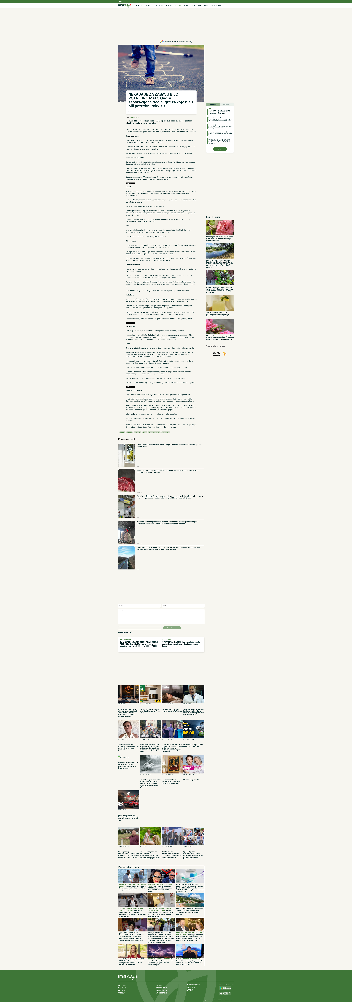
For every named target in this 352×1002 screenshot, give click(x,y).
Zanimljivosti (203, 5)
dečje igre (166, 432)
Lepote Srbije (134, 117)
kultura (137, 432)
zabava (129, 432)
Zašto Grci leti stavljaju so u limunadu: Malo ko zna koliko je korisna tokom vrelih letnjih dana (218, 314)
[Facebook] (224, 976)
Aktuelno (159, 5)
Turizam (169, 5)
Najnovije (149, 5)
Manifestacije (216, 5)
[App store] (226, 993)
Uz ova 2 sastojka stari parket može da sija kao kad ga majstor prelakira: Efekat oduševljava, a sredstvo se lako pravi (220, 119)
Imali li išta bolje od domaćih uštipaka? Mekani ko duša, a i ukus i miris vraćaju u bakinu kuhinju (220, 133)
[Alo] (120, 1)
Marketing (191, 987)
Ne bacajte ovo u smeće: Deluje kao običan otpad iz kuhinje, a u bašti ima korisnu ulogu (219, 111)
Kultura (178, 5)
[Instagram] (232, 976)
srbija (122, 432)
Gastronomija (189, 5)
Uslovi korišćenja (193, 985)
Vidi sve (220, 149)
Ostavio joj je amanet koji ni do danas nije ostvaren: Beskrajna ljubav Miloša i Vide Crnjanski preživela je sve (220, 126)
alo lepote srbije (154, 432)
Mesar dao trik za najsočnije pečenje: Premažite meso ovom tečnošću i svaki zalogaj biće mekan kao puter (168, 471)
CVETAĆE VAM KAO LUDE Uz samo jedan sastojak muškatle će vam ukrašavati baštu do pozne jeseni (182, 644)
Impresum (190, 990)
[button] (191, 117)
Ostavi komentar (172, 628)
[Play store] (226, 988)
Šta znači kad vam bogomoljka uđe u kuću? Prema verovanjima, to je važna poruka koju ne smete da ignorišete (220, 337)
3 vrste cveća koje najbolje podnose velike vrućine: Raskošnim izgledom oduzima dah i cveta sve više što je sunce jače (219, 289)
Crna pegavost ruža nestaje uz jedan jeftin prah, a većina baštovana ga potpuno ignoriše (219, 238)
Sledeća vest (167, 639)
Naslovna (139, 5)
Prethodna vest (126, 639)
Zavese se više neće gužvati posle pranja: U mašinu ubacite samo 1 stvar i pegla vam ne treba (169, 445)
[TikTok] (228, 976)
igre (144, 432)
